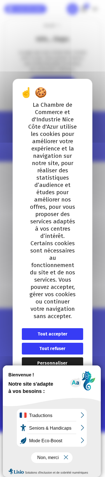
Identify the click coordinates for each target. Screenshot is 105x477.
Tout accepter (52, 334)
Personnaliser (52, 363)
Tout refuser (52, 348)
